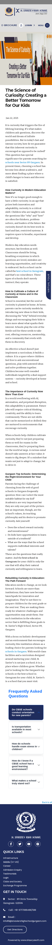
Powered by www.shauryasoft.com (26, 940)
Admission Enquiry (12, 869)
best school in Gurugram (29, 271)
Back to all (47, 802)
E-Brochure (9, 25)
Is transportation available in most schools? (21, 729)
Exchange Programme (15, 885)
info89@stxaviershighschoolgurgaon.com (24, 921)
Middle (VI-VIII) (11, 862)
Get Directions (15, 929)
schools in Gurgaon (16, 651)
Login (6, 877)
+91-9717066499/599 (25, 910)
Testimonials (9, 873)
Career (7, 865)
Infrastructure (10, 858)
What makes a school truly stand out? (24, 782)
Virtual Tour (48, 282)
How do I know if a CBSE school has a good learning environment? (23, 764)
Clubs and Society (12, 881)
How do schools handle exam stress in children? (24, 746)
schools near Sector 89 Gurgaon (22, 162)
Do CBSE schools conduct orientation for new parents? (23, 712)
